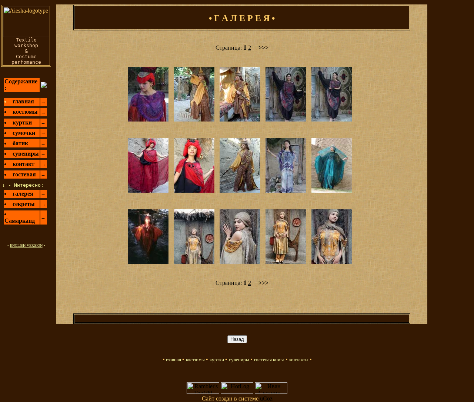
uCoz (266, 398)
